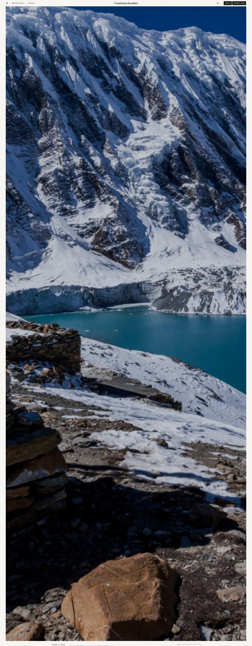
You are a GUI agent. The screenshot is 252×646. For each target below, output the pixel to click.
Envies (31, 3)
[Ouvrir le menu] (7, 3)
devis (227, 3)
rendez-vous (239, 3)
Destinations (18, 3)
